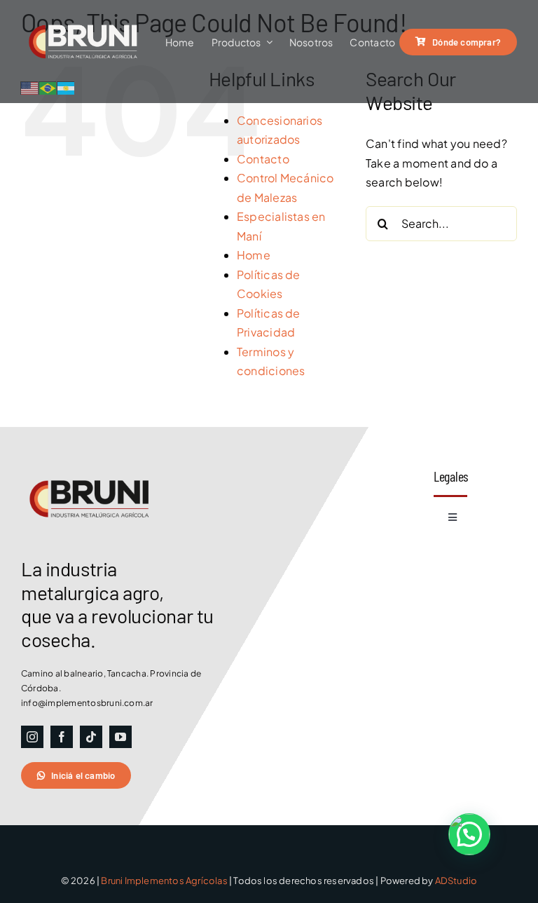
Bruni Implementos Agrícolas (164, 880)
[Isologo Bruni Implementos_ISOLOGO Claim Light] (91, 12)
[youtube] (120, 737)
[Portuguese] (48, 86)
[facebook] (61, 737)
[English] (30, 86)
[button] (469, 834)
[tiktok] (91, 737)
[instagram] (32, 737)
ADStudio (456, 880)
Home (253, 254)
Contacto (263, 158)
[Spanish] (66, 86)
